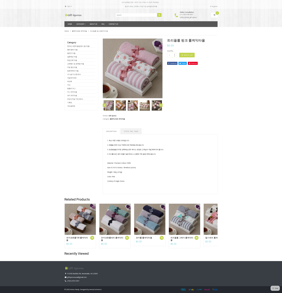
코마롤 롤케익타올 (144, 238)
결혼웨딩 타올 (72, 57)
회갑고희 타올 (72, 60)
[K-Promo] (73, 15)
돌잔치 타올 (71, 53)
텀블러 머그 (71, 88)
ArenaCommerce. (95, 289)
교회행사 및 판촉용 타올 (75, 64)
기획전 (69, 102)
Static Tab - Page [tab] (131, 131)
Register (215, 6)
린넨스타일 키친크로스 (75, 99)
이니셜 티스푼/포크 (74, 74)
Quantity (170, 51)
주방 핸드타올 (72, 67)
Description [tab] (111, 131)
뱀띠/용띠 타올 (72, 50)
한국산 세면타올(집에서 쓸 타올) (78, 46)
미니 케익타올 (72, 92)
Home (66, 31)
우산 (68, 85)
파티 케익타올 (72, 95)
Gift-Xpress (112, 116)
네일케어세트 (72, 78)
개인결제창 (71, 106)
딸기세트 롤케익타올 (214, 238)
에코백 (69, 81)
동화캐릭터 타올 (73, 71)
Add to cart (188, 55)
